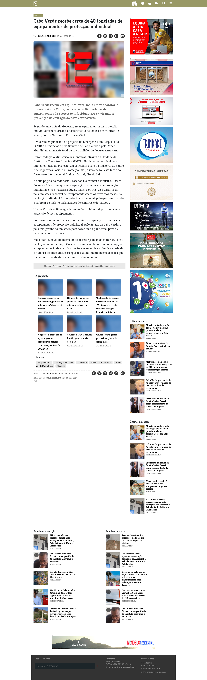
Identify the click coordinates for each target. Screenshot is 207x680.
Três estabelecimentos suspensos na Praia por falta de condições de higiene (133, 539)
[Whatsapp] (111, 36)
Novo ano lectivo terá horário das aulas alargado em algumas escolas (156, 485)
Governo (61, 366)
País (35, 15)
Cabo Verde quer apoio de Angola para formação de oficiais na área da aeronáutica (158, 384)
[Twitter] (105, 36)
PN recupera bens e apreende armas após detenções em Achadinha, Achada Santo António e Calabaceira (158, 504)
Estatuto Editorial (148, 665)
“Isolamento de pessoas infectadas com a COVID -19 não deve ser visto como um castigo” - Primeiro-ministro (108, 305)
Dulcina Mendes (46, 36)
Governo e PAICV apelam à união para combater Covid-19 (79, 338)
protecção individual (63, 362)
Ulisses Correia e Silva (101, 362)
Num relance (148, 659)
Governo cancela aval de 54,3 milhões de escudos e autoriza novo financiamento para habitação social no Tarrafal (134, 578)
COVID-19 (82, 362)
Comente (89, 266)
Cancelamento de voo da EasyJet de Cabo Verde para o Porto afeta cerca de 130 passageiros (133, 594)
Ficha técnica (146, 663)
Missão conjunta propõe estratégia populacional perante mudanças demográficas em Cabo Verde (157, 330)
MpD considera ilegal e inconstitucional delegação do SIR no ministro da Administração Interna (159, 365)
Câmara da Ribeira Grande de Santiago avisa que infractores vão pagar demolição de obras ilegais (63, 612)
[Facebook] (99, 36)
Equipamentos (44, 362)
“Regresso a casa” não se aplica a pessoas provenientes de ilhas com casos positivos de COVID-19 (50, 341)
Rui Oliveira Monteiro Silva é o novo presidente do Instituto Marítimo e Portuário (62, 557)
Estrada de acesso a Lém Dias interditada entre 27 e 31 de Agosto (62, 574)
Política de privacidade (150, 668)
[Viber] (111, 373)
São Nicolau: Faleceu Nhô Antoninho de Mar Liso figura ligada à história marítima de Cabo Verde (62, 594)
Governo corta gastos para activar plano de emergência (106, 338)
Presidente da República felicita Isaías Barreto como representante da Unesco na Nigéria (157, 402)
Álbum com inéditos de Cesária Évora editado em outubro (158, 346)
